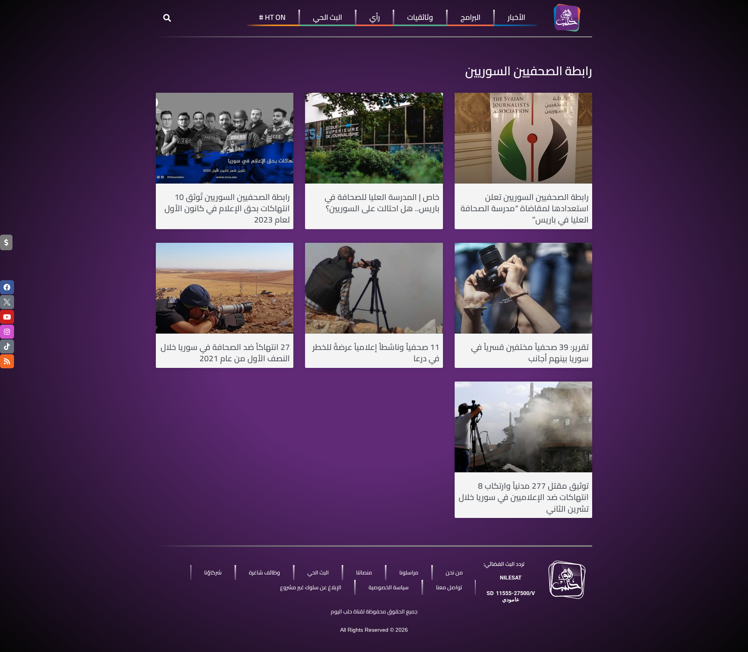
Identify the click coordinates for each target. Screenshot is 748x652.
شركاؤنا (213, 572)
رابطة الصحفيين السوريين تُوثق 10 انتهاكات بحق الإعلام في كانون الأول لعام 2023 (227, 208)
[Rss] (7, 361)
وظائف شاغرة (264, 572)
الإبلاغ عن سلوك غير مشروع (310, 587)
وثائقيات (420, 17)
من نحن (454, 572)
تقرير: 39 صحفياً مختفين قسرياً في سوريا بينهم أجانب (530, 352)
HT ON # (272, 17)
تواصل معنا (449, 587)
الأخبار (516, 17)
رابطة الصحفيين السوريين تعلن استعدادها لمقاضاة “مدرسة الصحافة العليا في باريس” (524, 208)
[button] (167, 18)
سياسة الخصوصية (389, 587)
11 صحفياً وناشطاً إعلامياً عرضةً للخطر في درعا (375, 352)
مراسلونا (408, 572)
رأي (374, 17)
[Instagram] (7, 332)
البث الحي (327, 17)
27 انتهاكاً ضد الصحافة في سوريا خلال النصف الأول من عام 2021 (225, 352)
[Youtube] (7, 317)
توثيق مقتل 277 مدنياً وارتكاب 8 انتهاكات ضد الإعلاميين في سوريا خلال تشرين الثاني (524, 497)
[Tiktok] (7, 346)
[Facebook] (7, 287)
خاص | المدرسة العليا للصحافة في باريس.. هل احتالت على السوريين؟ (382, 202)
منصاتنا (364, 572)
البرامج (470, 17)
